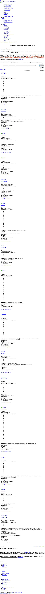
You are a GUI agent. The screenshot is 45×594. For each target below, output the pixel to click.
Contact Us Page (20, 59)
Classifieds (3, 564)
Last (43, 546)
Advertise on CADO (5, 590)
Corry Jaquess (3, 111)
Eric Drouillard (4, 378)
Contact (5, 593)
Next (42, 546)
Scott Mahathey (4, 73)
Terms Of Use (20, 592)
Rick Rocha (3, 135)
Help (7, 593)
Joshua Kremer (4, 409)
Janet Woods (3, 457)
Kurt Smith (3, 353)
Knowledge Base (4, 565)
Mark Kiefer (3, 158)
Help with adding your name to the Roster (8, 587)
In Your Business (4, 584)
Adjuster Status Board (5, 567)
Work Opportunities (5, 579)
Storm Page (3, 571)
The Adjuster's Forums (5, 581)
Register (1, 0)
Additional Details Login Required (6, 128)
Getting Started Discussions (6, 582)
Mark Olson (3, 491)
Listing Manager (27, 552)
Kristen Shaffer (4, 315)
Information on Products (5, 573)
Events (3, 566)
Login (3, 0)
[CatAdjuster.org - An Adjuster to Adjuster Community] (8, 1)
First (33, 546)
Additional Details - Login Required (6, 104)
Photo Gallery (4, 572)
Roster (1, 69)
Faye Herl (3, 205)
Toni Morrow (3, 247)
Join (3, 593)
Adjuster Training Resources (6, 580)
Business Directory (4, 563)
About (9, 593)
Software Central (4, 575)
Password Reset (4, 588)
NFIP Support (4, 574)
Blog (2, 583)
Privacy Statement (14, 592)
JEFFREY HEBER (4, 517)
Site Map (3, 589)
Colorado (4, 69)
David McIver (3, 272)
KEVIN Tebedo (4, 181)
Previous (36, 546)
